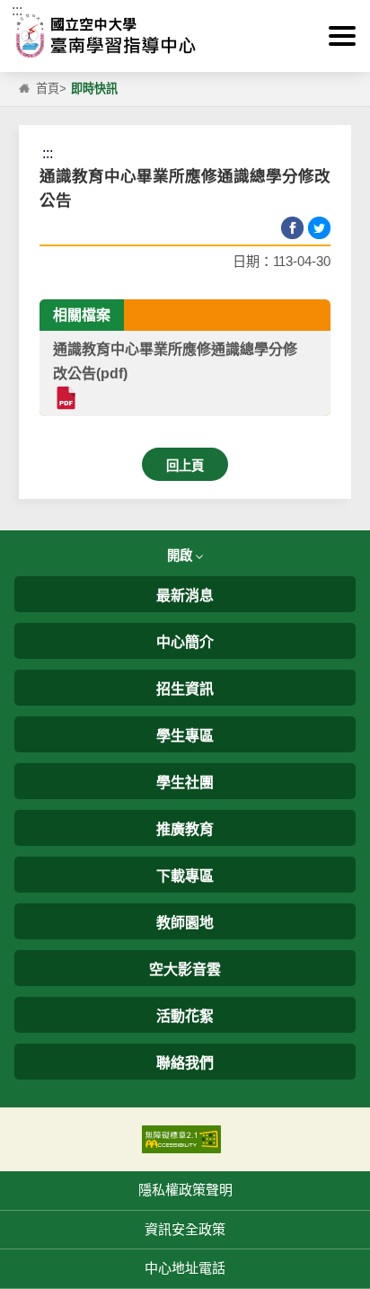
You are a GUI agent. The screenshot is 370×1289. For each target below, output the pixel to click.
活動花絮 (185, 1016)
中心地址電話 (185, 1268)
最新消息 (185, 595)
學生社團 (185, 782)
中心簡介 (185, 642)
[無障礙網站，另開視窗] (181, 1138)
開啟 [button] (181, 555)
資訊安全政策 (185, 1229)
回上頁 (185, 465)
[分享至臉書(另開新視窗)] (292, 228)
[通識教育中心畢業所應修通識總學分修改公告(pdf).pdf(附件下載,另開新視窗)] (65, 398)
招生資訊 (185, 689)
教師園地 (185, 922)
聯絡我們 (185, 1063)
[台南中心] (184, 35)
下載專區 (185, 876)
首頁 (47, 88)
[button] (342, 36)
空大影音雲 (185, 969)
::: (17, 10)
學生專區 (185, 735)
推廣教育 (185, 829)
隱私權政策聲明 (185, 1189)
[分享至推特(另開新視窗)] (319, 228)
